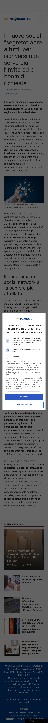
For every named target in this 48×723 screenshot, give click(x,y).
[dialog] (24, 361)
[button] (24, 357)
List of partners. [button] (16, 374)
